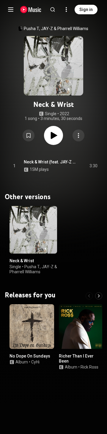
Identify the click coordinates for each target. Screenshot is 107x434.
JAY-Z (47, 28)
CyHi (35, 362)
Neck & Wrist (22, 260)
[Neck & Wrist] (33, 230)
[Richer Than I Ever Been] (81, 326)
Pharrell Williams (72, 28)
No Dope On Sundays (30, 356)
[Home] (30, 9)
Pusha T (31, 28)
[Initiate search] (52, 9)
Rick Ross (89, 367)
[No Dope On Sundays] (32, 326)
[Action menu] (78, 135)
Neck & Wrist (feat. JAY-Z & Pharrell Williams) (50, 162)
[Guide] (10, 9)
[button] (28, 135)
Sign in (86, 9)
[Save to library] (28, 135)
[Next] (98, 296)
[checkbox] (93, 165)
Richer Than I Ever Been (76, 358)
